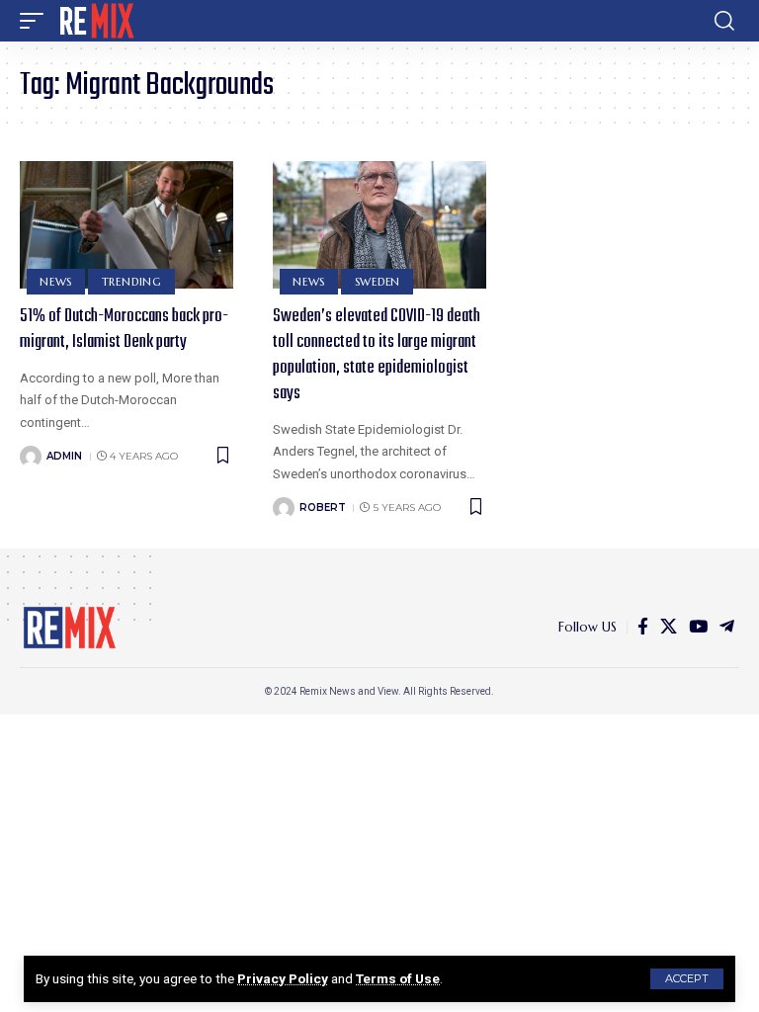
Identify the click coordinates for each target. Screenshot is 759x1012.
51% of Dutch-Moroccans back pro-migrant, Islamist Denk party (124, 329)
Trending (132, 282)
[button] (686, 979)
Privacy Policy (282, 978)
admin (64, 456)
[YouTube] (698, 627)
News (56, 282)
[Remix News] (95, 21)
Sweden (378, 282)
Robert (322, 507)
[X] (668, 627)
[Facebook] (642, 627)
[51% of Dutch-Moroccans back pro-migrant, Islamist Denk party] (126, 225)
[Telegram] (727, 627)
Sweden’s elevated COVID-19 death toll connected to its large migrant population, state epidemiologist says (376, 355)
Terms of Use (398, 978)
